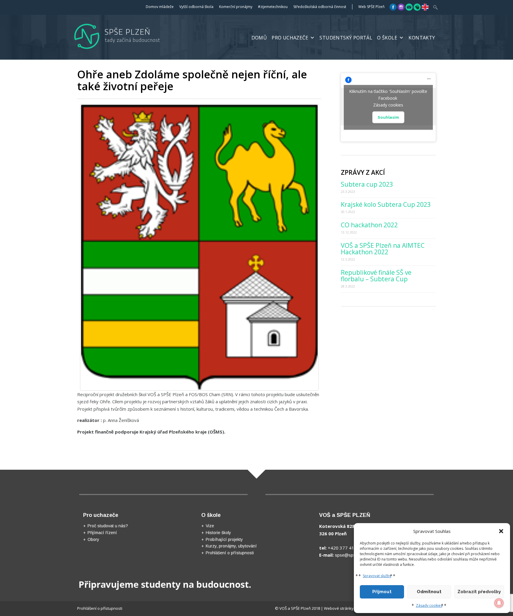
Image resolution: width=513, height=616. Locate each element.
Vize (210, 525)
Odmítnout (429, 591)
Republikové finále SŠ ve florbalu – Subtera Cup (376, 275)
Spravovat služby (377, 575)
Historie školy (218, 532)
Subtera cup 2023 (367, 184)
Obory (93, 539)
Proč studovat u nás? (108, 525)
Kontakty (421, 37)
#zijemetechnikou (273, 7)
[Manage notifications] (499, 603)
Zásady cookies (429, 605)
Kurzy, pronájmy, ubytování (231, 546)
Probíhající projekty (224, 539)
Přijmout (382, 591)
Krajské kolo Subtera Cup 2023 (386, 204)
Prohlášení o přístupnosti (230, 552)
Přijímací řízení (102, 532)
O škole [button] (387, 37)
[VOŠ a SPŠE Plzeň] (126, 50)
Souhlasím (388, 117)
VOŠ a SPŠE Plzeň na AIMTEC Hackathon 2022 (383, 248)
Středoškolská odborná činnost (319, 7)
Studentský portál (345, 37)
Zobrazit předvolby (479, 591)
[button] (501, 531)
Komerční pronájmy (235, 7)
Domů (259, 37)
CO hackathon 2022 (369, 225)
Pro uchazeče (290, 37)
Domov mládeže (160, 7)
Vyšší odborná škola (196, 7)
